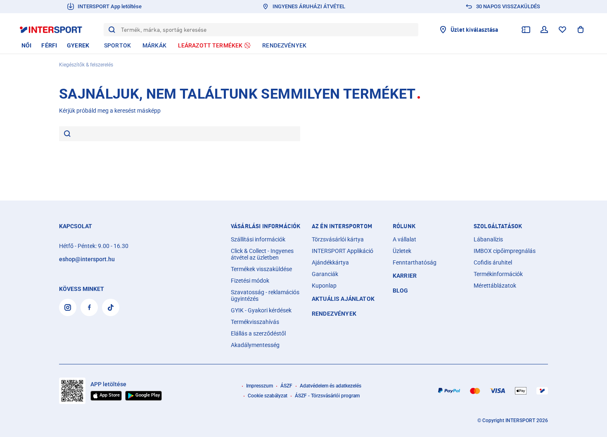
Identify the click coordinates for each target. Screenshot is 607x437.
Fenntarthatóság (414, 262)
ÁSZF (286, 386)
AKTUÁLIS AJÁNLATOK (343, 298)
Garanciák (325, 274)
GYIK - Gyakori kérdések (261, 310)
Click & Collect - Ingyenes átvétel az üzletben (262, 254)
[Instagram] (67, 307)
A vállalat (404, 239)
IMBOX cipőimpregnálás (505, 251)
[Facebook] (89, 307)
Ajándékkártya (330, 262)
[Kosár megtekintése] (581, 30)
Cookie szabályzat (267, 396)
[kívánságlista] (562, 30)
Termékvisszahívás (255, 322)
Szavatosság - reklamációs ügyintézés (265, 295)
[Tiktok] (110, 307)
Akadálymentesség (255, 345)
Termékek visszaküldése (261, 269)
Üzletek (402, 251)
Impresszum (259, 386)
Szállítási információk (258, 239)
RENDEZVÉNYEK (334, 313)
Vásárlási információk (265, 226)
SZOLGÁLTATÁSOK (498, 226)
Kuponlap (324, 285)
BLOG (400, 290)
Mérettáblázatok (495, 285)
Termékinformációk (498, 274)
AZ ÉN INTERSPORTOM (342, 226)
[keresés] (67, 134)
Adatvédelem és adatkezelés (330, 386)
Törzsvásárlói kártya (338, 239)
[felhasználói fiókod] (544, 30)
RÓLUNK (404, 226)
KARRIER (405, 275)
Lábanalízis (488, 239)
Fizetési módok (250, 280)
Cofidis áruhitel (493, 262)
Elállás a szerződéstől (258, 333)
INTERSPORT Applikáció (342, 251)
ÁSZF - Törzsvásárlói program (327, 396)
